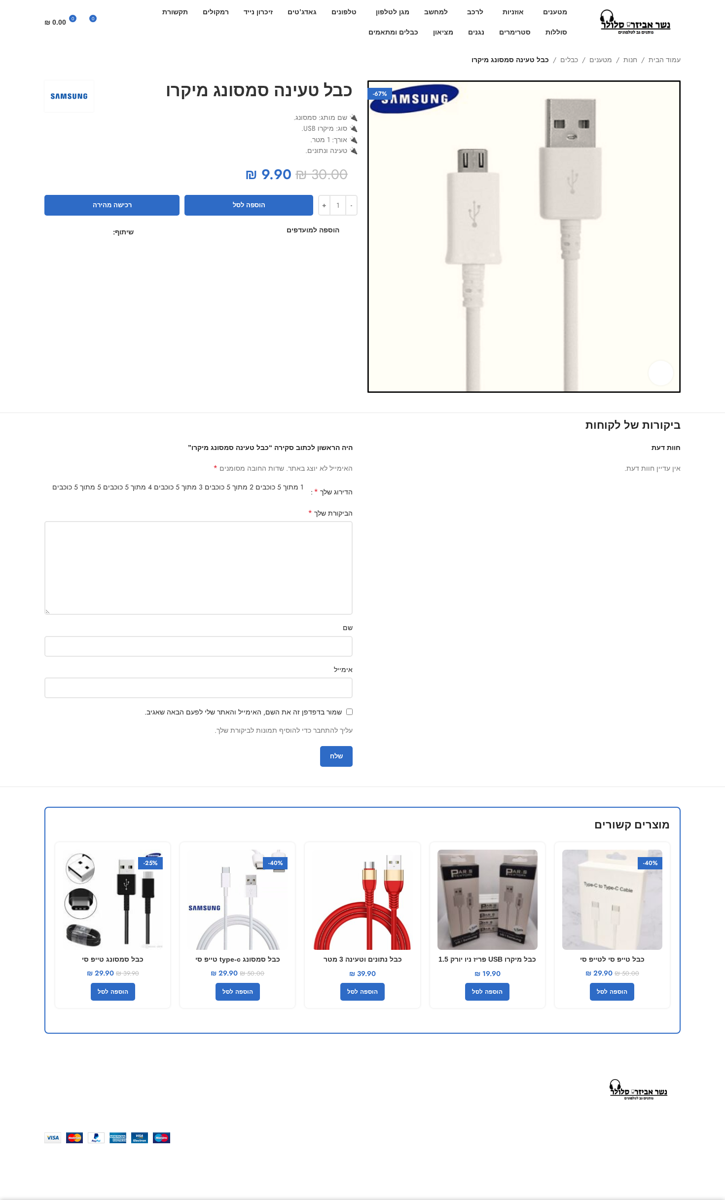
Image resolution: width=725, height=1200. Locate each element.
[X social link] (96, 232)
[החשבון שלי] (131, 22)
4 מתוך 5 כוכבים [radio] (127, 487)
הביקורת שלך (330, 513)
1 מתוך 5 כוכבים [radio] (279, 487)
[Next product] (49, 61)
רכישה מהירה (112, 205)
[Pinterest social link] (84, 232)
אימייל (343, 670)
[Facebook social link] (107, 232)
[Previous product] (69, 61)
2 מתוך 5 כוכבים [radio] (229, 487)
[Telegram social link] (50, 232)
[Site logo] (636, 21)
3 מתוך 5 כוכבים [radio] (178, 487)
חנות (630, 60)
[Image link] (639, 1089)
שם (348, 628)
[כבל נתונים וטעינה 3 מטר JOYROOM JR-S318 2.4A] (362, 900)
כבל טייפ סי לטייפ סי (612, 959)
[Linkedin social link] (73, 232)
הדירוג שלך (333, 492)
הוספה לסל (249, 205)
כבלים (569, 60)
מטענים (600, 60)
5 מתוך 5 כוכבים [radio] (76, 487)
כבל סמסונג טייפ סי (113, 959)
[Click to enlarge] (661, 373)
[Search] (114, 22)
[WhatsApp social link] (62, 232)
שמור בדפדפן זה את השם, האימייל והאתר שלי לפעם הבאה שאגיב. (243, 712)
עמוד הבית (665, 60)
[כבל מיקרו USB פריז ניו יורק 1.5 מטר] (487, 900)
